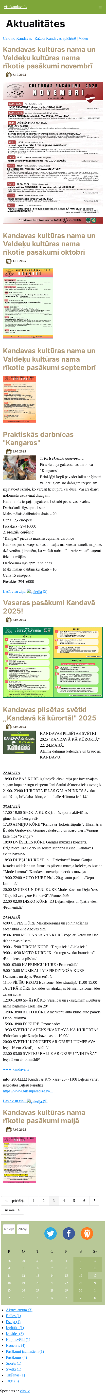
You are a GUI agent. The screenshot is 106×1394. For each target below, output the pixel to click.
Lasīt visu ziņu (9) (25, 1101)
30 (37, 1261)
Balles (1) (13, 1316)
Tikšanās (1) (15, 1375)
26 (23, 1290)
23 (80, 1283)
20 (37, 1283)
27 (37, 1290)
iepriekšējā (17, 1201)
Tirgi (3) (12, 1381)
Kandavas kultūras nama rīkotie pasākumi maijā (44, 1116)
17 (94, 1275)
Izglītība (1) (15, 1328)
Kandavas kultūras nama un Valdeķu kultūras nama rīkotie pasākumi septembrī (49, 359)
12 (23, 1275)
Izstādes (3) (15, 1334)
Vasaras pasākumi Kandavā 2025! (49, 606)
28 (9, 1261)
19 (23, 1283)
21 (52, 1283)
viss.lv (25, 1391)
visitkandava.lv (15, 7)
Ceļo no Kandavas (17, 38)
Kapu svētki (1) (18, 1339)
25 (9, 1290)
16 (80, 1275)
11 (9, 1275)
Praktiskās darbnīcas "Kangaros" (38, 438)
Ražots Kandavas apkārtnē (55, 38)
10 (94, 1268)
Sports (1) (13, 1363)
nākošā (10, 1210)
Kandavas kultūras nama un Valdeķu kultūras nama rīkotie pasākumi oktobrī (49, 243)
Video (83, 38)
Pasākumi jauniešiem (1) (25, 1351)
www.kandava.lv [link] (16, 1069)
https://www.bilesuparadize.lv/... (28, 1091)
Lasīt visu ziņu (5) (25, 591)
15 (66, 1275)
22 (66, 1283)
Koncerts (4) (15, 1345)
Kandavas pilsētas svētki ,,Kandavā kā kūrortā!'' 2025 (49, 713)
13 (37, 1275)
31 (52, 1261)
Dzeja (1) (13, 1322)
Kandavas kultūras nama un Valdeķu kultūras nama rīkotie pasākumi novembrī (49, 57)
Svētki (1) (13, 1369)
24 (94, 1283)
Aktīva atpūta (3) (19, 1310)
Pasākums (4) (16, 1357)
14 (52, 1275)
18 (9, 1283)
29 (23, 1261)
